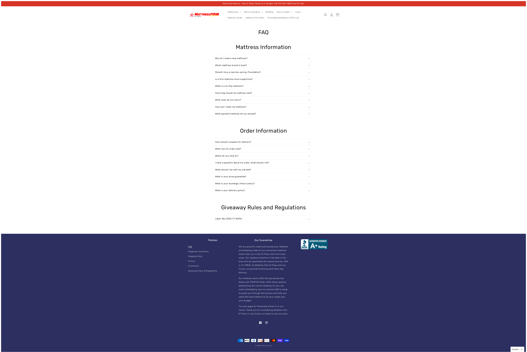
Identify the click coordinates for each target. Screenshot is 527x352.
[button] (234, 12)
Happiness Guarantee (198, 251)
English (515, 349)
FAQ (190, 246)
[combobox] (517, 349)
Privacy (191, 261)
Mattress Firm (266, 346)
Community (193, 266)
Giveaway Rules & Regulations (202, 271)
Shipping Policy (195, 256)
